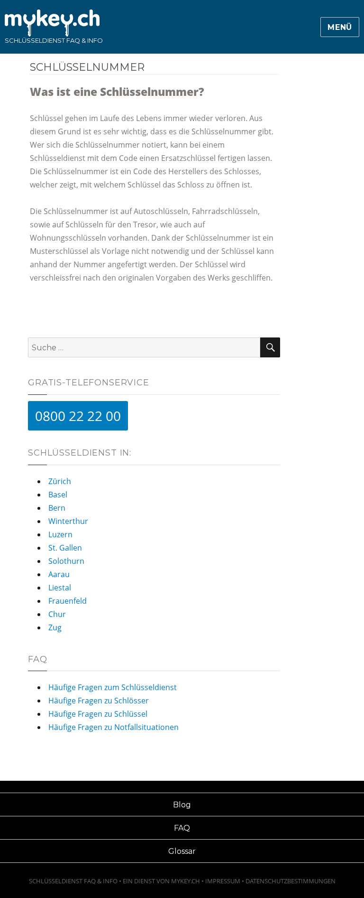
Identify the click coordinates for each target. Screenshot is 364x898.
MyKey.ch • (188, 881)
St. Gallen (65, 548)
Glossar (182, 851)
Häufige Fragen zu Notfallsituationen (113, 727)
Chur (57, 614)
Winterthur (68, 521)
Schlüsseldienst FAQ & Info (54, 40)
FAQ (182, 828)
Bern (56, 508)
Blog (182, 804)
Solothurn (66, 561)
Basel (57, 494)
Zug (55, 627)
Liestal (59, 587)
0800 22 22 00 (78, 416)
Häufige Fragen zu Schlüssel (97, 714)
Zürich (59, 481)
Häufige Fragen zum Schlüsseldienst (112, 687)
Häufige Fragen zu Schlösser (98, 700)
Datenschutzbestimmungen (291, 881)
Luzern (60, 534)
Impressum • (225, 881)
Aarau (59, 574)
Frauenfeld (67, 601)
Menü (340, 27)
